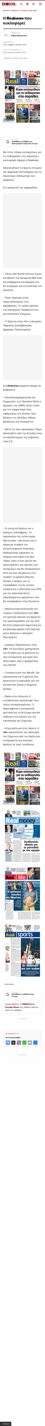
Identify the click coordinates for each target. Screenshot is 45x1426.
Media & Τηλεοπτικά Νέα (24, 11)
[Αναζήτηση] (21, 4)
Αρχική (6, 11)
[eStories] (33, 4)
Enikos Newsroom (19, 35)
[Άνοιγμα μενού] (40, 4)
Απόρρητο (6, 1424)
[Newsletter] (27, 4)
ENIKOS (9, 4)
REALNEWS (9, 984)
